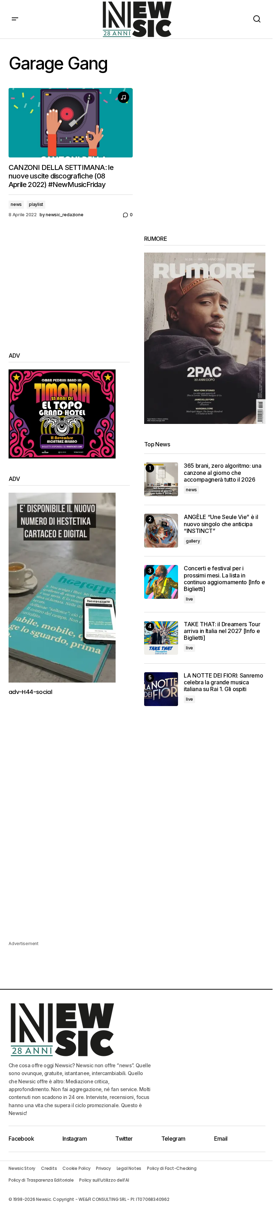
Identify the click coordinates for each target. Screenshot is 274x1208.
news (16, 204)
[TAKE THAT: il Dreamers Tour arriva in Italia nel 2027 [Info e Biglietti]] (161, 638)
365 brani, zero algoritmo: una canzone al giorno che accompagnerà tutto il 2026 (222, 472)
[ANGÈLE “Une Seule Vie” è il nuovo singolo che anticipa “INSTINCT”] (161, 531)
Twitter (124, 1138)
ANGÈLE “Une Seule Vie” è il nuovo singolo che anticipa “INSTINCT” (221, 524)
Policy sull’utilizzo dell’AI (104, 1180)
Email (221, 1138)
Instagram (74, 1138)
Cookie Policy (76, 1168)
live (189, 599)
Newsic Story (22, 1168)
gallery (193, 541)
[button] (15, 19)
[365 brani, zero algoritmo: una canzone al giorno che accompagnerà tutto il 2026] (161, 479)
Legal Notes (129, 1168)
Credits (49, 1168)
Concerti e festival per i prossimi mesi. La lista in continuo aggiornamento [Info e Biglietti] (224, 578)
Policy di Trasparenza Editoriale (41, 1180)
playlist (36, 204)
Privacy (103, 1168)
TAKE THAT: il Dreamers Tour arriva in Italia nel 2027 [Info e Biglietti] (222, 631)
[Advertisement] (69, 285)
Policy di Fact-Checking (171, 1168)
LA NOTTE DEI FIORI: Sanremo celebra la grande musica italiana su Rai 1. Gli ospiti (223, 682)
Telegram (173, 1138)
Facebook (21, 1138)
